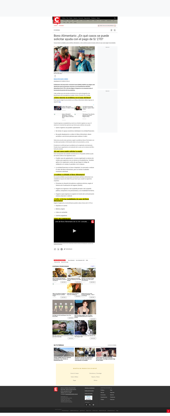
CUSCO (79, 20)
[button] (74, 230)
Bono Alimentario (71, 260)
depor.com (88, 410)
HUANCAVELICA (84, 20)
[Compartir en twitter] (115, 30)
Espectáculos (87, 18)
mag (117, 410)
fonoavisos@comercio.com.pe (71, 394)
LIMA (113, 20)
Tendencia (93, 18)
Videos (98, 18)
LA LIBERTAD (103, 20)
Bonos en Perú (57, 262)
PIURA (64, 22)
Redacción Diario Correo (61, 79)
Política (63, 18)
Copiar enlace (69, 249)
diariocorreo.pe (102, 410)
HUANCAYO (90, 20)
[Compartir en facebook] (111, 30)
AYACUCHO (70, 20)
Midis (87, 260)
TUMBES (75, 22)
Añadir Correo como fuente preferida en (107, 25)
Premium (112, 399)
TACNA (71, 22)
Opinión (112, 394)
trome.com (95, 410)
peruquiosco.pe (111, 410)
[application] (74, 231)
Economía (81, 18)
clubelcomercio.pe (74, 410)
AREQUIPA (65, 20)
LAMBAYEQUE (109, 20)
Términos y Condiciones (89, 388)
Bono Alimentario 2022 (80, 260)
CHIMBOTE (75, 20)
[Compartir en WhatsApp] (61, 249)
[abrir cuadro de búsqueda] (115, 18)
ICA (99, 20)
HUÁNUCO (95, 20)
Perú (67, 18)
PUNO (68, 22)
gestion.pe (82, 410)
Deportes (76, 18)
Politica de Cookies (88, 393)
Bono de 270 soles (64, 262)
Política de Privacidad (89, 390)
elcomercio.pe (65, 410)
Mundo (71, 18)
